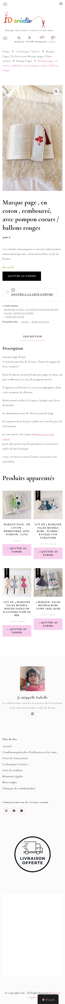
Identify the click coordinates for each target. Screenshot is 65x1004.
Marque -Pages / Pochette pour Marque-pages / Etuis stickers (31, 311)
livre (24, 322)
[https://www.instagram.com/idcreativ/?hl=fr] (6, 811)
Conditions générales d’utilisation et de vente (29, 752)
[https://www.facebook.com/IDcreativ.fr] (14, 811)
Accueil (7, 746)
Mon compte (9, 782)
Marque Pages (15, 316)
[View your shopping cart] (52, 38)
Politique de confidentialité (18, 788)
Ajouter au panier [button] (18, 550)
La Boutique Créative (15, 764)
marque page (40, 322)
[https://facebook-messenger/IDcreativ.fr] (21, 811)
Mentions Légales (12, 776)
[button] (56, 91)
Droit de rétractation (15, 758)
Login (30, 41)
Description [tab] (32, 336)
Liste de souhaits (12, 770)
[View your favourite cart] (41, 38)
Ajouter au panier (22, 276)
